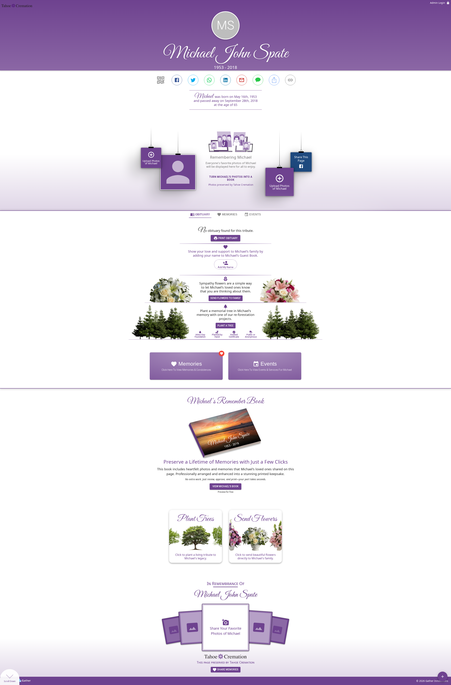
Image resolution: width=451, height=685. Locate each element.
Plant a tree (225, 325)
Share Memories (227, 669)
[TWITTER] (193, 80)
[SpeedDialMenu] (442, 676)
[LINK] (290, 80)
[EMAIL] (241, 80)
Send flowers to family (225, 298)
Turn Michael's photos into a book (230, 178)
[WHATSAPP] (209, 80)
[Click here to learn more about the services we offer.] (225, 657)
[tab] (200, 214)
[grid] (225, 166)
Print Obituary (227, 238)
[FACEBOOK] (177, 80)
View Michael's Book (225, 486)
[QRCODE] (160, 80)
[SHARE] (274, 80)
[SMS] (258, 80)
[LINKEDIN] (225, 80)
